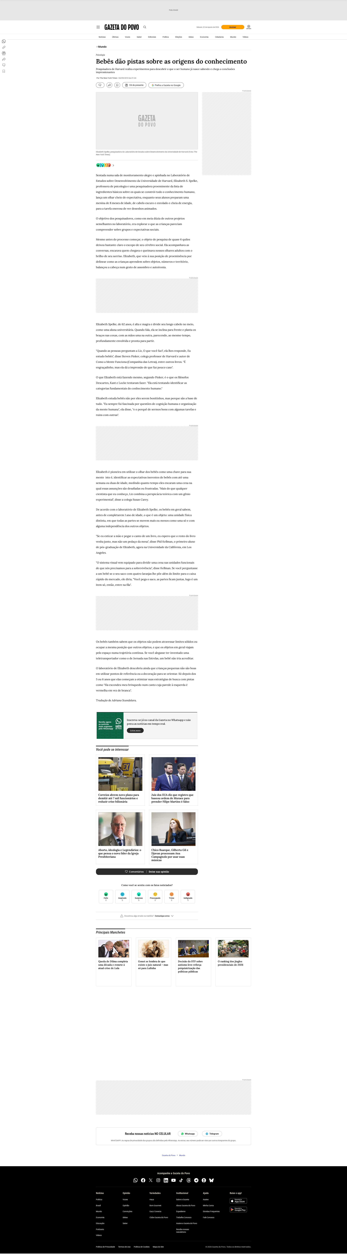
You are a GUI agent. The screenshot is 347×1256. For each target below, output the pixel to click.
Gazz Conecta (155, 1211)
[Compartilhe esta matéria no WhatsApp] (4, 41)
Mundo (233, 37)
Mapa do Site (158, 1247)
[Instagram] (158, 1180)
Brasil (98, 1205)
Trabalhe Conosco (183, 1217)
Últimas (115, 37)
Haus (152, 1199)
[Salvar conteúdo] (117, 85)
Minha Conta (208, 1205)
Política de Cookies (142, 1247)
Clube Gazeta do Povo (159, 1217)
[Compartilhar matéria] (109, 85)
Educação (100, 1223)
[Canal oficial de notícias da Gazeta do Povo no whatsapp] (135, 1180)
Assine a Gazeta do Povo (186, 1223)
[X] (151, 1180)
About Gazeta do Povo (185, 1205)
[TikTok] (181, 1180)
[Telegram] (196, 1180)
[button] (147, 917)
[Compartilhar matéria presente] (4, 53)
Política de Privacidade (105, 1247)
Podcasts (100, 1229)
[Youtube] (173, 1180)
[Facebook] (143, 1180)
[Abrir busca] (144, 27)
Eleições (178, 37)
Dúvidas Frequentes (211, 1211)
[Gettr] (204, 1180)
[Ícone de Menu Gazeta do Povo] (98, 27)
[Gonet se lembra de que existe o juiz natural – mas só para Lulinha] (153, 949)
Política (166, 37)
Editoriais (152, 37)
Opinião (126, 1205)
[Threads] (189, 1180)
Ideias (191, 37)
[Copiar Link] (4, 47)
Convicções (127, 1211)
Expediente (180, 1211)
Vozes (127, 37)
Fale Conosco (208, 1217)
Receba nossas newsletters (182, 1230)
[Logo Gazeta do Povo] (122, 27)
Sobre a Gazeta (182, 1199)
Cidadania (219, 37)
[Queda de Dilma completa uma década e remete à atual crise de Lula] (113, 949)
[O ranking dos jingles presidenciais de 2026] (233, 949)
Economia (204, 37)
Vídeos (245, 37)
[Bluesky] (211, 1180)
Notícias (102, 37)
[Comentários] (100, 85)
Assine (205, 1199)
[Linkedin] (166, 1180)
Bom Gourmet (155, 1205)
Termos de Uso (124, 1247)
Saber (139, 37)
